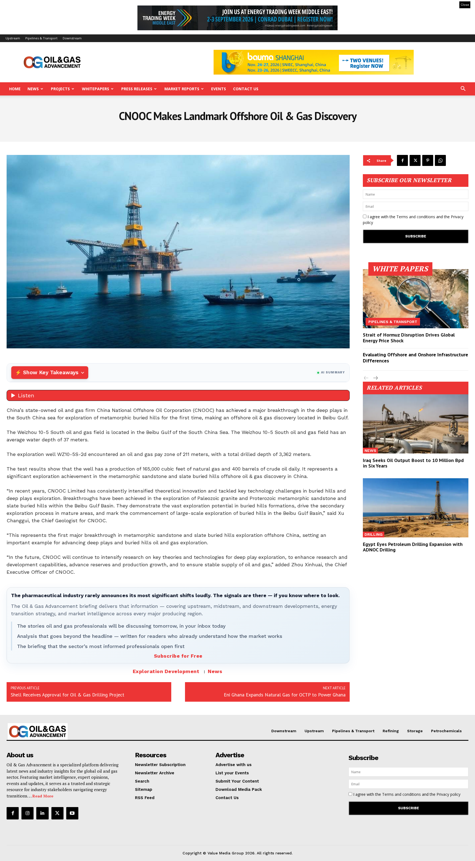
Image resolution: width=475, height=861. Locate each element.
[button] (463, 89)
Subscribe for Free (178, 656)
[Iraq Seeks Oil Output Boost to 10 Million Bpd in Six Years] (415, 423)
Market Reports (181, 88)
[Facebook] (402, 160)
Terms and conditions (415, 216)
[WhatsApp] (440, 160)
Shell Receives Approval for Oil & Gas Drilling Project (67, 694)
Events (218, 88)
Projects (60, 88)
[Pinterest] (427, 160)
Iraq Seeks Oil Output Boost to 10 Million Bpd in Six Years (413, 463)
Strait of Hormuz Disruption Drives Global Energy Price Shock (409, 338)
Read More (42, 796)
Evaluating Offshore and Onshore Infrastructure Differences (415, 357)
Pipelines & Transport (41, 38)
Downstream (72, 38)
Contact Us (245, 88)
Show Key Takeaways (50, 372)
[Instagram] (27, 813)
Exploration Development (166, 671)
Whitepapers (95, 88)
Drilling (373, 534)
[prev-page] (366, 378)
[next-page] (375, 378)
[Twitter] (415, 160)
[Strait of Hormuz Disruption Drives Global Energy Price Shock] (415, 298)
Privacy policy (448, 794)
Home (15, 88)
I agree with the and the (413, 219)
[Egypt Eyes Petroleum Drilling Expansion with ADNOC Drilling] (415, 507)
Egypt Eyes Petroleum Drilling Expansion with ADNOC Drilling (413, 547)
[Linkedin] (42, 813)
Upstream (12, 38)
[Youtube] (72, 813)
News (33, 88)
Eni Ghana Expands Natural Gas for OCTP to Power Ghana (285, 694)
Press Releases (136, 88)
